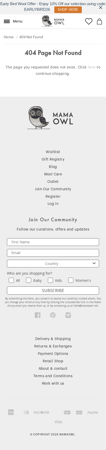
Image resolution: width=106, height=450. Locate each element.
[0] (99, 21)
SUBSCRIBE (53, 290)
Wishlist (53, 152)
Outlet (52, 182)
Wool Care (53, 174)
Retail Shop (53, 361)
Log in (53, 204)
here (92, 67)
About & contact (53, 369)
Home (9, 37)
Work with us (53, 383)
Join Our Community (53, 189)
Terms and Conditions (53, 376)
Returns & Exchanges (53, 346)
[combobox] (51, 263)
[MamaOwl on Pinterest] (53, 316)
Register (53, 196)
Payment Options (53, 354)
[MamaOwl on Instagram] (68, 316)
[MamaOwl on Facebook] (38, 316)
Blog (53, 167)
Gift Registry (53, 159)
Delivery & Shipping (53, 339)
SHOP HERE (68, 10)
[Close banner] (101, 7)
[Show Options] (94, 263)
